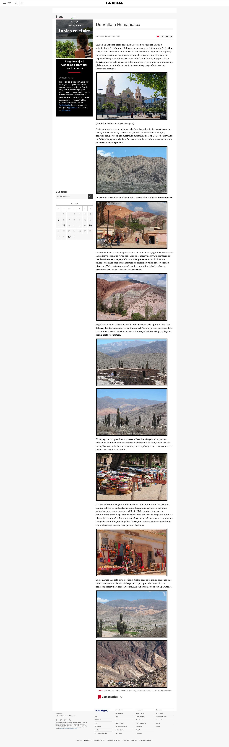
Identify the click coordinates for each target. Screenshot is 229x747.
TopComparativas (161, 716)
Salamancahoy (140, 716)
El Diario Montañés (121, 726)
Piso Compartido (141, 723)
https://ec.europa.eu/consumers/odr (68, 728)
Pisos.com (139, 733)
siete (155, 690)
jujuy (137, 690)
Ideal (117, 716)
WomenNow (159, 720)
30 (69, 237)
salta (151, 690)
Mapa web (134, 740)
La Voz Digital (120, 730)
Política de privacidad (113, 740)
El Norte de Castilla (101, 733)
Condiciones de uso (99, 740)
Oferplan (138, 730)
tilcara (160, 690)
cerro (118, 690)
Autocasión (139, 726)
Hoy (96, 723)
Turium (158, 726)
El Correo (98, 726)
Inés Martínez (74, 26)
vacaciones (167, 690)
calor (113, 690)
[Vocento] (103, 710)
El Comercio (119, 713)
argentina (107, 690)
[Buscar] (90, 196)
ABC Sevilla (98, 720)
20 (90, 225)
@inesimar (72, 108)
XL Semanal (159, 713)
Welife (158, 723)
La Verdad (119, 733)
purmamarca (144, 690)
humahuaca (131, 690)
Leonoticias (139, 710)
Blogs (59, 16)
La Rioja (97, 730)
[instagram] (65, 720)
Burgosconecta (140, 713)
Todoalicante (139, 720)
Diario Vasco (119, 710)
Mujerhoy (159, 710)
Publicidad (125, 740)
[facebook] (56, 720)
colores (123, 690)
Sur (116, 720)
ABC (96, 716)
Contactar (79, 740)
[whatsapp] (70, 720)
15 (64, 225)
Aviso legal (87, 740)
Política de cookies (145, 740)
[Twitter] (60, 720)
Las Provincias (120, 723)
